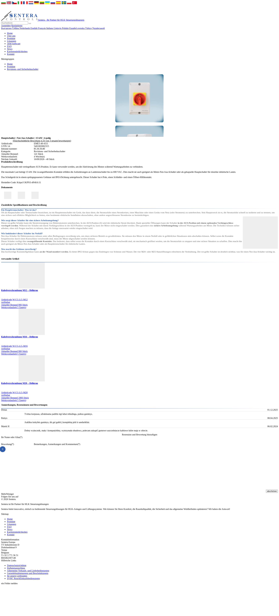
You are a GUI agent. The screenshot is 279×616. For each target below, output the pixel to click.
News (9, 49)
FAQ (9, 46)
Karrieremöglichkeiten (17, 51)
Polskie (65, 28)
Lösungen (11, 41)
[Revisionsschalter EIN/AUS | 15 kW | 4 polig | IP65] (139, 123)
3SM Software (13, 43)
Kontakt (10, 54)
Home (10, 33)
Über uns (11, 36)
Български (6, 28)
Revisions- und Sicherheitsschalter (22, 69)
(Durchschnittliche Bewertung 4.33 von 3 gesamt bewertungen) (42, 141)
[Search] (30, 23)
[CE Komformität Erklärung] (7, 195)
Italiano (50, 28)
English (34, 28)
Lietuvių (58, 28)
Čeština (15, 28)
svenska (81, 28)
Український (98, 28)
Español (73, 28)
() (11, 437)
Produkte (11, 38)
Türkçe (88, 28)
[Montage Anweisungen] (35, 195)
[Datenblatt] (21, 195)
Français (42, 28)
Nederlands (25, 28)
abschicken (272, 491)
